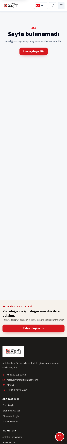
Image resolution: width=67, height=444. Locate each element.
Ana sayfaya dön (34, 51)
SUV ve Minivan (10, 421)
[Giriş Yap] (52, 5)
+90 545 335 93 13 (16, 374)
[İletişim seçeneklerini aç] (59, 436)
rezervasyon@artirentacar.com (22, 379)
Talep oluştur (31, 328)
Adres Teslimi (9, 442)
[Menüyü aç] (61, 5)
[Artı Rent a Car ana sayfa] (10, 5)
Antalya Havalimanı (12, 436)
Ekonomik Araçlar (11, 410)
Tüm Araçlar (8, 405)
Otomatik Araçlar (11, 416)
